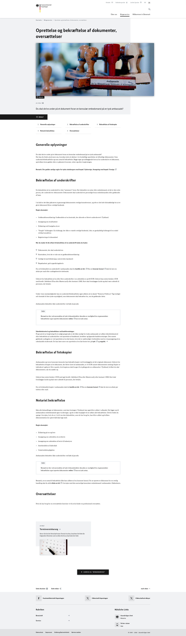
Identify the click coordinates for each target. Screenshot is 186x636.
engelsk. (103, 341)
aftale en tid (56, 483)
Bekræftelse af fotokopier (108, 124)
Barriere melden (76, 632)
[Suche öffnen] (149, 8)
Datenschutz (39, 632)
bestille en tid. (80, 269)
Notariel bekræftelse (47, 131)
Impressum (48, 632)
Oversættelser (74, 131)
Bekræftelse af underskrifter (79, 124)
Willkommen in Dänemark (141, 14)
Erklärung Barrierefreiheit (61, 632)
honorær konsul (98, 269)
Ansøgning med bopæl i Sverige (103, 169)
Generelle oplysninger (47, 124)
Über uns (114, 14)
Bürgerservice (124, 14)
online (71, 319)
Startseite (39, 20)
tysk (94, 341)
